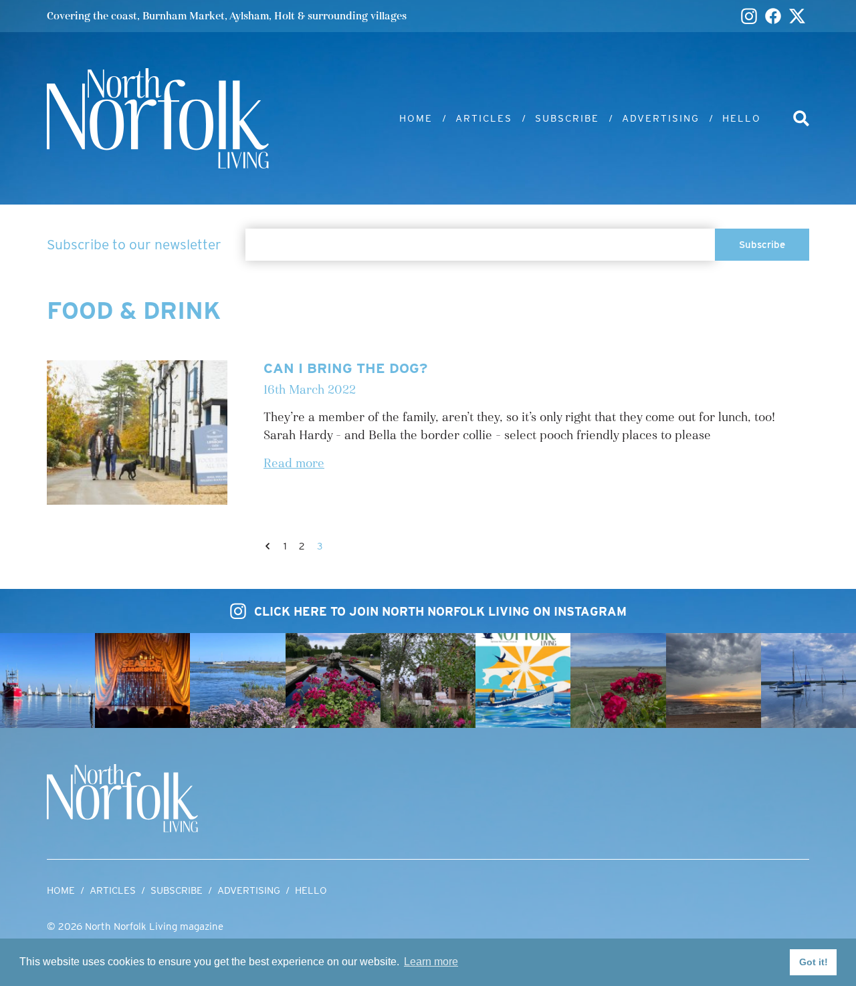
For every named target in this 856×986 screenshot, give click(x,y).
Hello (741, 118)
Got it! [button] (813, 962)
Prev (267, 546)
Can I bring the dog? (345, 368)
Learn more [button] (431, 961)
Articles (483, 118)
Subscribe (567, 118)
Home (416, 118)
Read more (293, 464)
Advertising (661, 118)
